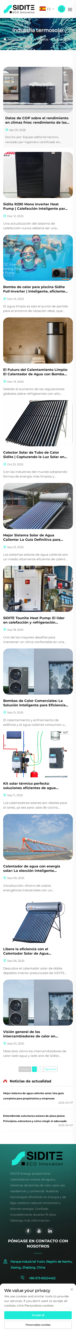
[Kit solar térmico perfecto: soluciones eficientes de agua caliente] (38, 754)
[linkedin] (50, 1231)
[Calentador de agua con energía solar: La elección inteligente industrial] (38, 837)
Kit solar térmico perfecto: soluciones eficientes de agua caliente (29, 786)
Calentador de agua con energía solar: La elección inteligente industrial (31, 868)
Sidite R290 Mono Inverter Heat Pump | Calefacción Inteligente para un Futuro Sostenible (35, 206)
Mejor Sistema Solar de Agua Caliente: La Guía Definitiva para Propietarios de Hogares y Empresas (35, 537)
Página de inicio (20, 39)
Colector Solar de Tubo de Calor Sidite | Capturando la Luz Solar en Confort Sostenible (33, 454)
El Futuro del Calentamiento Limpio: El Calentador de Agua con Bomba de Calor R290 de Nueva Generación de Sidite (35, 372)
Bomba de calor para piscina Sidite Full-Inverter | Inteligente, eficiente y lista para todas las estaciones (35, 289)
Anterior (25, 1069)
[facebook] (28, 1231)
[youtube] (39, 1231)
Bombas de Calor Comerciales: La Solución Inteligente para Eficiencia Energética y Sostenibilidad (34, 703)
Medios (42, 39)
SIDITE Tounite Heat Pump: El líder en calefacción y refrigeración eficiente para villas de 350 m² (34, 620)
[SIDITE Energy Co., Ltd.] (19, 9)
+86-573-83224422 (42, 1278)
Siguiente (51, 1069)
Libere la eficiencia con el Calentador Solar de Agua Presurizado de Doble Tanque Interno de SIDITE (29, 951)
